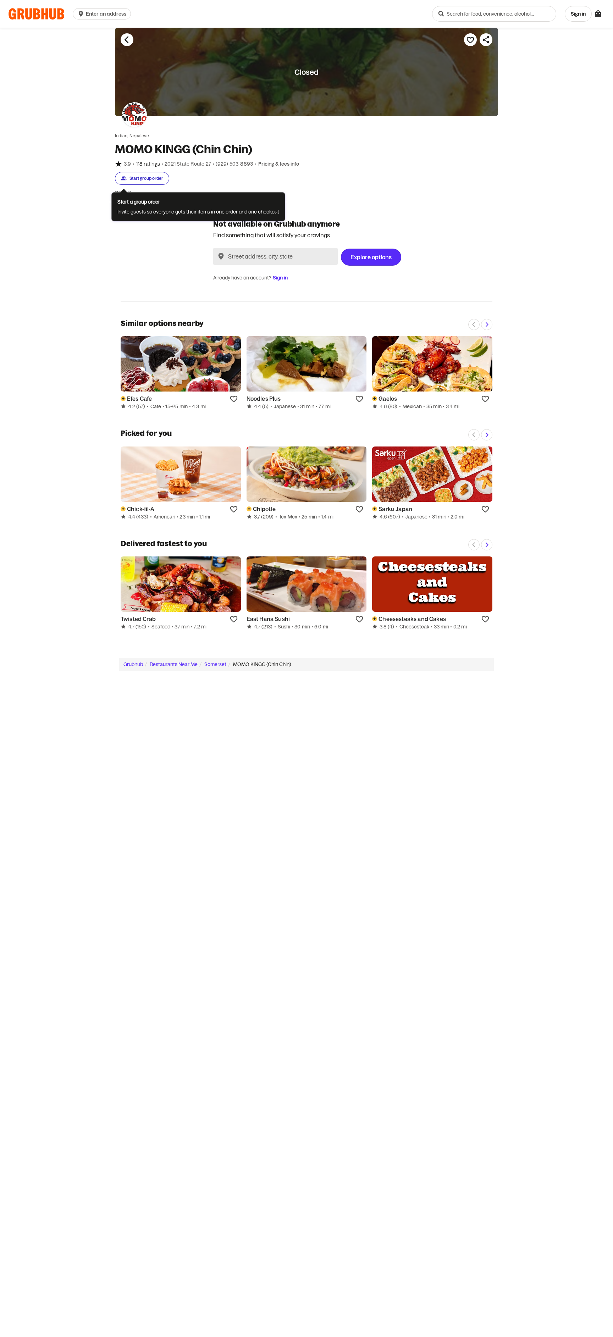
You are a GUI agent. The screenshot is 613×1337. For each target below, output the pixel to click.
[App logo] (36, 14)
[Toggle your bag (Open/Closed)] (598, 13)
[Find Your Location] (221, 256)
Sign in (280, 277)
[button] (103, 14)
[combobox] (494, 14)
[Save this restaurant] (470, 39)
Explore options (371, 257)
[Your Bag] (598, 13)
